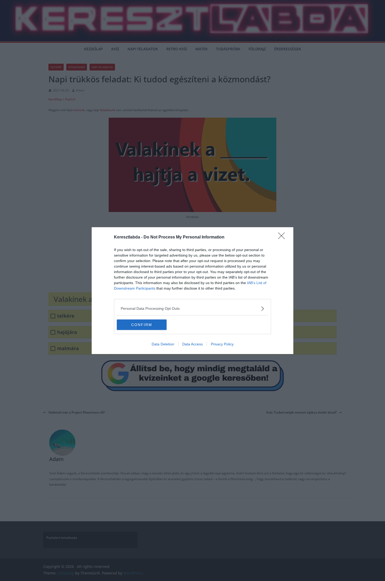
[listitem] (192, 308)
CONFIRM (141, 325)
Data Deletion (163, 344)
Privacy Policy (222, 344)
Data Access (192, 344)
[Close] (283, 237)
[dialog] (192, 290)
